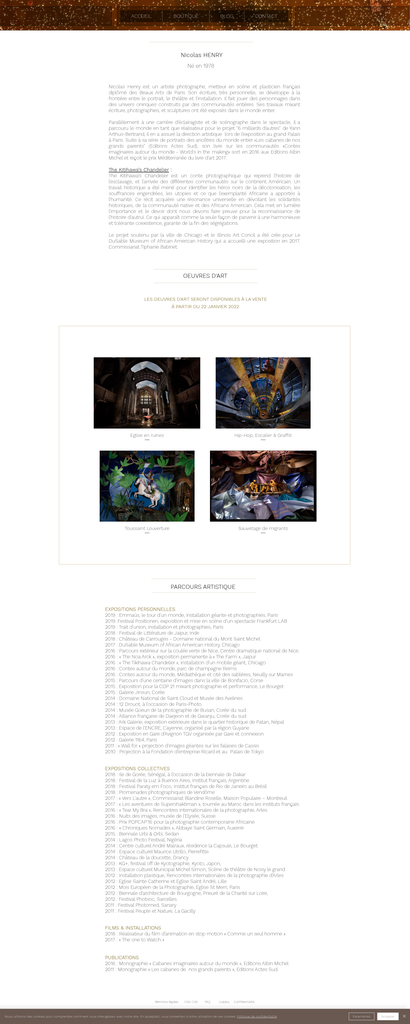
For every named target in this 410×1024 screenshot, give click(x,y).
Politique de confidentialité (257, 1016)
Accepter (388, 1016)
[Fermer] (404, 1016)
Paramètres (361, 1016)
